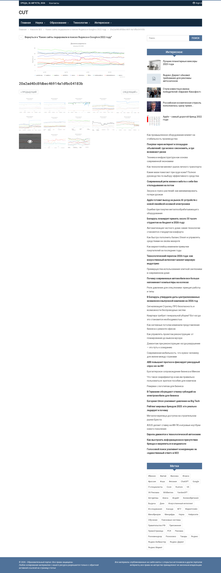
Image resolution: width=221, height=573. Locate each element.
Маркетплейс (191, 509)
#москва (174, 476)
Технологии (80, 22)
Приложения (175, 525)
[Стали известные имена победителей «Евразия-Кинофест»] (154, 92)
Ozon (169, 487)
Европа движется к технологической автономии (174, 434)
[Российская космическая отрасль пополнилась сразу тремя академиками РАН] (154, 106)
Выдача (152, 503)
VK (188, 487)
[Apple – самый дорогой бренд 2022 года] (154, 120)
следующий (129, 92)
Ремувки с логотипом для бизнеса (165, 386)
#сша (162, 481)
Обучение (152, 520)
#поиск (185, 476)
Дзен (162, 503)
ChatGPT (185, 481)
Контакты (54, 3)
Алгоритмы (153, 498)
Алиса (165, 498)
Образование (58, 22)
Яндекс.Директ (177, 542)
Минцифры (170, 514)
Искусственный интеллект (180, 503)
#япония (173, 481)
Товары (183, 536)
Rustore (179, 487)
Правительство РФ (156, 525)
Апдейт (175, 498)
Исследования (155, 509)
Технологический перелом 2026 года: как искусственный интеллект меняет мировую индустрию (171, 260)
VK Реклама (153, 492)
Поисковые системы (171, 520)
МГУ (179, 509)
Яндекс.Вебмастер (157, 542)
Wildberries (168, 492)
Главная (26, 22)
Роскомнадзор (155, 536)
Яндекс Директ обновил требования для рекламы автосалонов (177, 78)
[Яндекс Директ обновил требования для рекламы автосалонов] (154, 79)
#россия (152, 481)
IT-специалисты (155, 487)
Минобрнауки (154, 514)
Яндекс (194, 536)
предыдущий (29, 92)
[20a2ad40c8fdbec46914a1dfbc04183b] (30, 105)
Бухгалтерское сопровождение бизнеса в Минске (173, 371)
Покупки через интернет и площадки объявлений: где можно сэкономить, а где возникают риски (170, 148)
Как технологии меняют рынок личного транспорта (174, 166)
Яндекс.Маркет (155, 547)
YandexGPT (182, 492)
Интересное (102, 22)
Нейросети (193, 514)
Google (196, 481)
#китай (163, 476)
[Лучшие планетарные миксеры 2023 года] (154, 65)
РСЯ (169, 531)
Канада (169, 509)
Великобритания (191, 498)
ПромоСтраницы (155, 531)
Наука (39, 22)
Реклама (179, 531)
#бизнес (152, 476)
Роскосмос (171, 536)
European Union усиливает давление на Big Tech (173, 401)
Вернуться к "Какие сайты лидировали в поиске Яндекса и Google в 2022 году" (68, 37)
